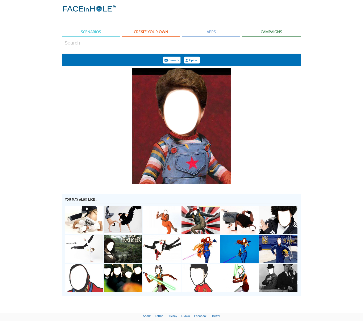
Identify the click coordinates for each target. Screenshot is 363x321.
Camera (173, 60)
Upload (193, 60)
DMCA (185, 316)
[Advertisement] (224, 13)
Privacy (172, 316)
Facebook (200, 316)
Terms (159, 316)
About (147, 316)
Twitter (216, 316)
